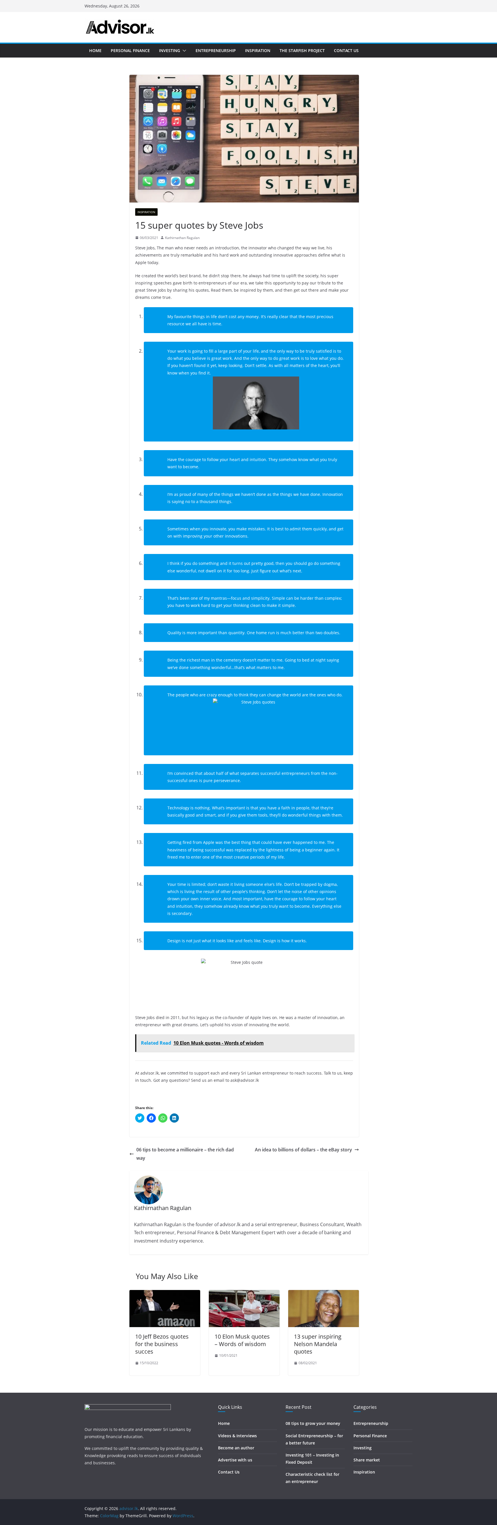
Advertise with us (235, 1460)
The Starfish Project (302, 50)
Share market (366, 1460)
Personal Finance (130, 50)
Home (95, 50)
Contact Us (346, 50)
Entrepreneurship (216, 50)
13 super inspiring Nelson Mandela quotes (317, 1344)
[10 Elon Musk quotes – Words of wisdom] (244, 1294)
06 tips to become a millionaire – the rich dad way (185, 1153)
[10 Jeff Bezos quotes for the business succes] (164, 1294)
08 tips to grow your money (313, 1423)
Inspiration (257, 50)
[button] (183, 51)
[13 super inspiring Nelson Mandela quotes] (323, 1294)
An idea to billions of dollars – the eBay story (303, 1149)
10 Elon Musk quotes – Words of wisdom (242, 1340)
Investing (169, 50)
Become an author (236, 1448)
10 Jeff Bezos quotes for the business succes (162, 1344)
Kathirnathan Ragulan (182, 237)
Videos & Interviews (237, 1435)
